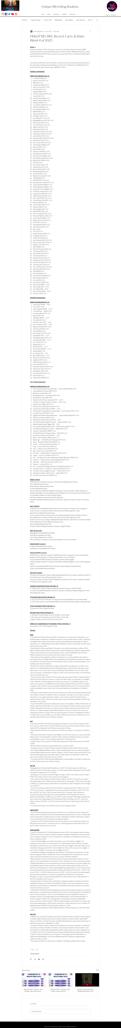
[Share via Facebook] (31, 959)
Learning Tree (80, 20)
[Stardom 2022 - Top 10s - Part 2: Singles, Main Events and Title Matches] (34, 980)
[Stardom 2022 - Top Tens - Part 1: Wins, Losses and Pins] (60, 980)
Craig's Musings (36, 20)
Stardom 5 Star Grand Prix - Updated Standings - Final (85, 990)
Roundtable (69, 20)
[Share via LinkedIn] (39, 959)
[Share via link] (43, 959)
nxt (37, 949)
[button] (49, 14)
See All (97, 970)
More (90, 20)
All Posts (24, 20)
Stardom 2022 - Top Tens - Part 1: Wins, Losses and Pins (60, 990)
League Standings (34, 953)
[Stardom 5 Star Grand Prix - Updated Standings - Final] (87, 980)
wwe (32, 949)
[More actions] (90, 31)
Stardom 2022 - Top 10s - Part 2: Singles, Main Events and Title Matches (33, 990)
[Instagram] (2, 14)
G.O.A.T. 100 (48, 20)
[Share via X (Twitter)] (35, 959)
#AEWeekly (58, 20)
